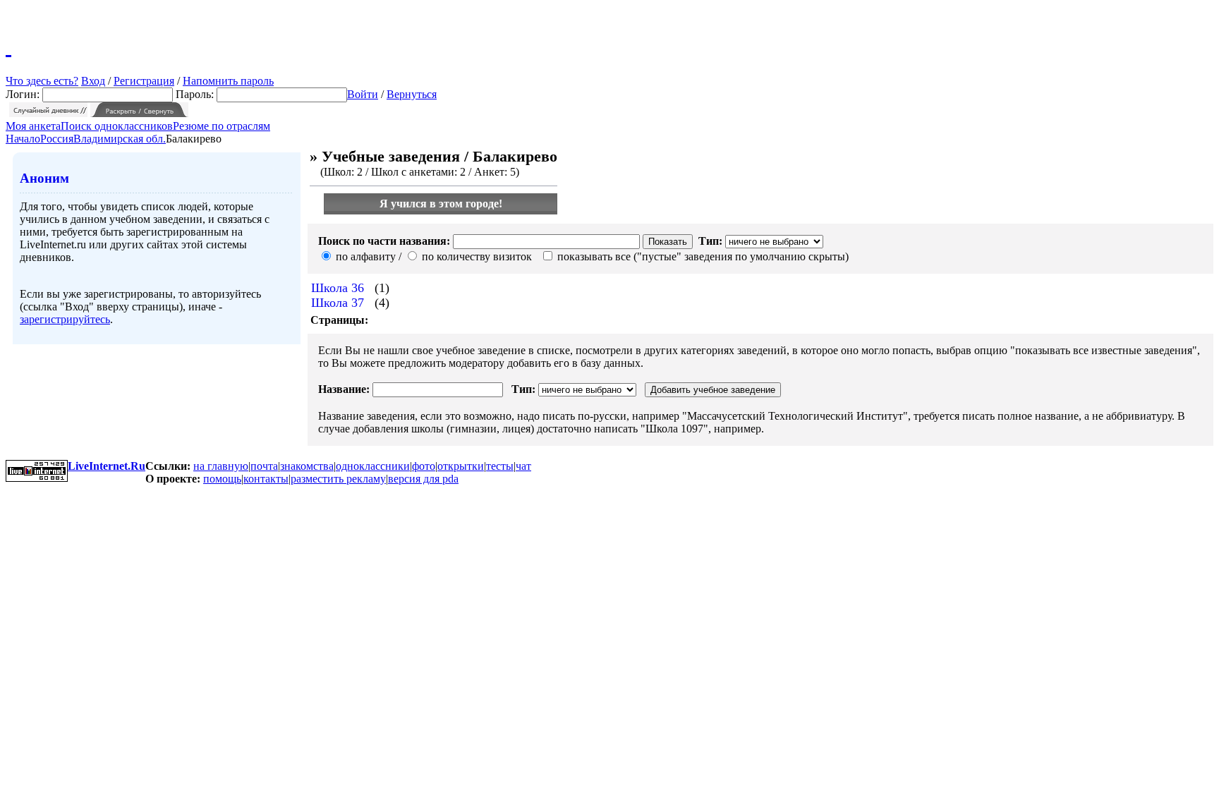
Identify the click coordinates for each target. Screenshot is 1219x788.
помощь (222, 479)
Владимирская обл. (119, 139)
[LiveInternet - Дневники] (8, 46)
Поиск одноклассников (117, 126)
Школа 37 (337, 303)
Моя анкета (33, 126)
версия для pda (423, 479)
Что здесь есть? (42, 81)
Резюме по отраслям (221, 126)
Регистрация (144, 81)
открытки (460, 466)
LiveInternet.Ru (106, 466)
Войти (362, 94)
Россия (56, 139)
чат (523, 466)
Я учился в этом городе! (441, 204)
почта (264, 466)
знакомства (307, 466)
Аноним (44, 178)
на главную (220, 466)
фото (423, 466)
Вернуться (412, 94)
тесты (500, 466)
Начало (23, 139)
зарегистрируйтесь (65, 319)
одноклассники (373, 466)
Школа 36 (337, 288)
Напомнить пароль (228, 81)
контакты (266, 479)
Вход (93, 81)
